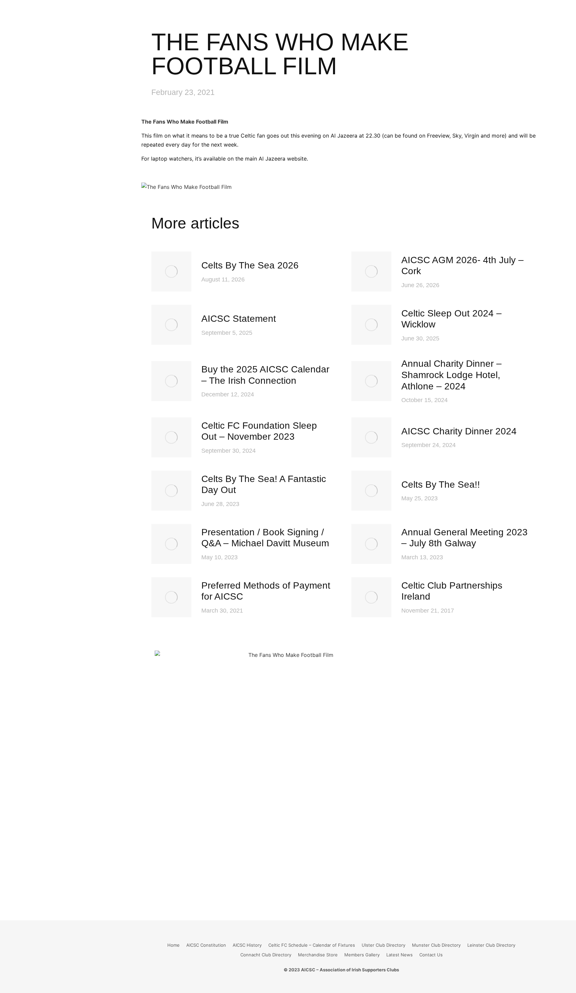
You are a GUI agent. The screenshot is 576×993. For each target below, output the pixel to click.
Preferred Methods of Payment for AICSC (265, 591)
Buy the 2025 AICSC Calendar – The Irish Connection (265, 375)
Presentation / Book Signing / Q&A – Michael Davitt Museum (265, 538)
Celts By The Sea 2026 (250, 265)
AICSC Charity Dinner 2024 (459, 431)
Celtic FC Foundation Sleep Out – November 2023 (259, 431)
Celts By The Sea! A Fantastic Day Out (263, 484)
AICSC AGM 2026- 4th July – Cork (462, 265)
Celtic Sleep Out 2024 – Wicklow (451, 319)
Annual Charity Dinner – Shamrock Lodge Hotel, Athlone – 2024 (451, 374)
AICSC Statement (238, 318)
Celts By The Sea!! (440, 484)
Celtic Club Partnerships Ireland (451, 591)
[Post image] (171, 271)
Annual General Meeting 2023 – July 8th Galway (464, 538)
